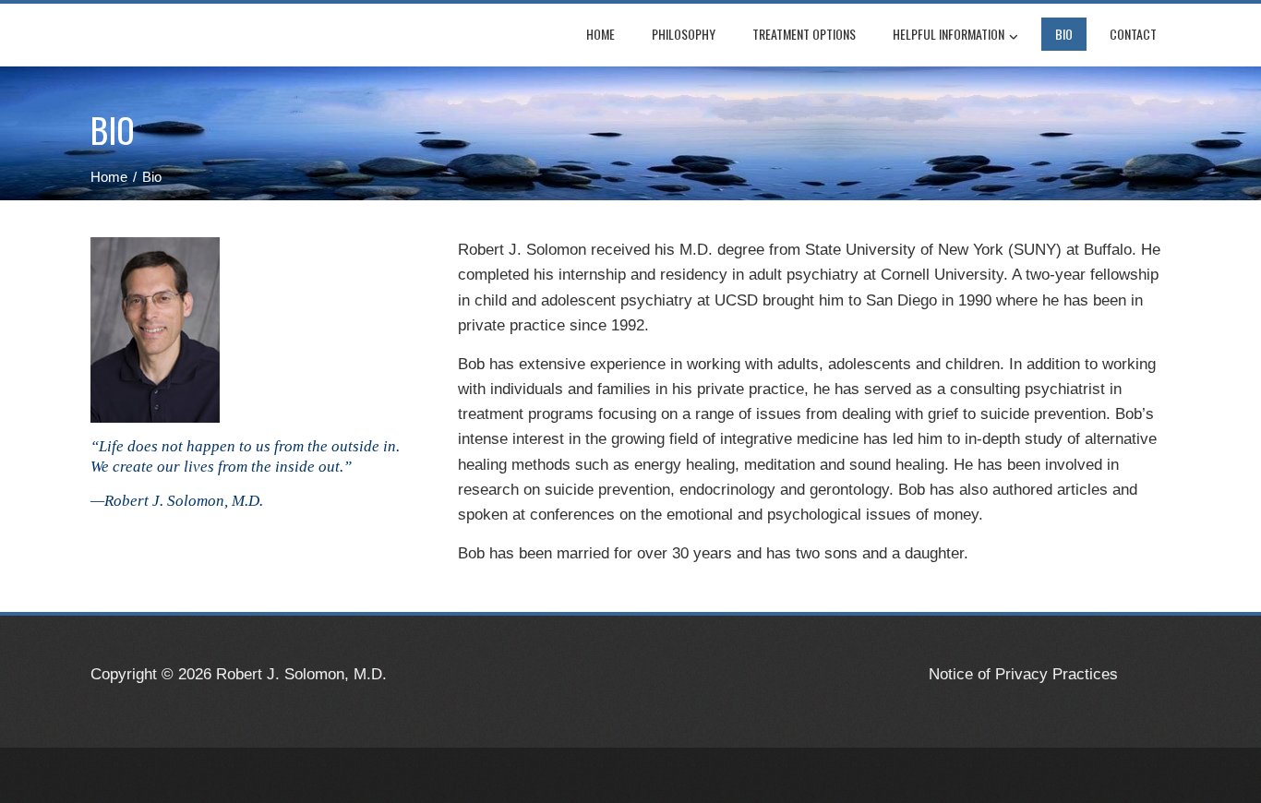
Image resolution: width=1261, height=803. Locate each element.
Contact (1133, 33)
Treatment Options (804, 33)
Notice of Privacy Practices (1023, 674)
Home (600, 33)
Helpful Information (948, 33)
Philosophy (683, 33)
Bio (1064, 33)
